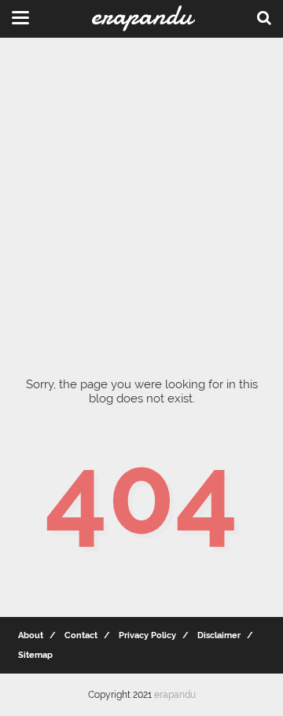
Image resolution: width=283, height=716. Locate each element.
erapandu (175, 694)
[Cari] (264, 17)
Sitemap (35, 655)
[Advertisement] (141, 196)
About (30, 635)
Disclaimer (219, 635)
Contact (80, 635)
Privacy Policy (147, 635)
